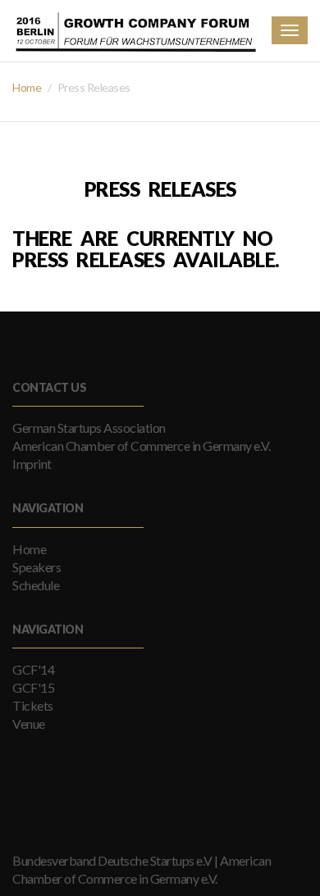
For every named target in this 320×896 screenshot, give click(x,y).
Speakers (36, 567)
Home (26, 87)
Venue (28, 723)
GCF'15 (33, 687)
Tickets (32, 705)
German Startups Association (89, 427)
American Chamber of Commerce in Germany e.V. (141, 445)
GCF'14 (33, 669)
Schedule (35, 585)
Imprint (32, 463)
